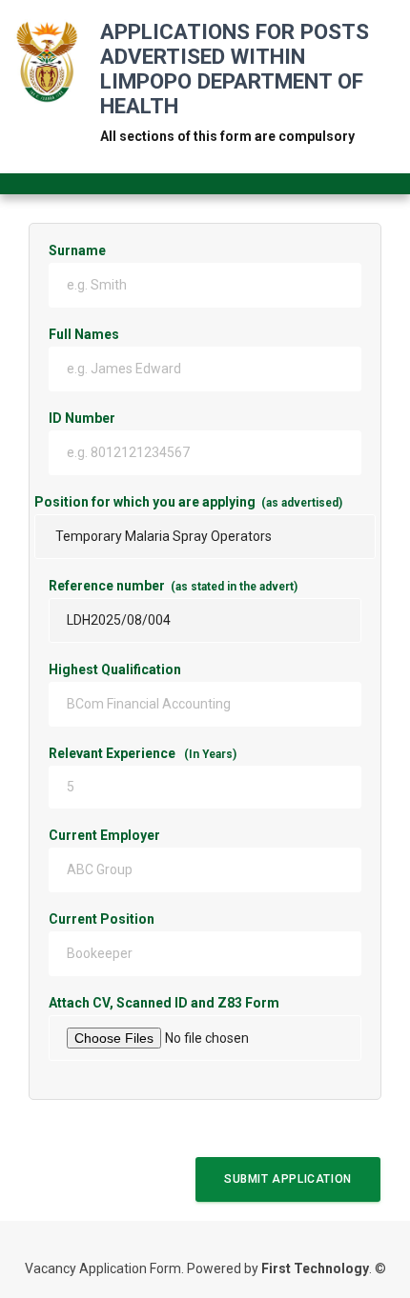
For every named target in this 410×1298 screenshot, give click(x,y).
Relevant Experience (142, 753)
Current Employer (168, 835)
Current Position (165, 919)
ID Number (169, 418)
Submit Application (288, 1179)
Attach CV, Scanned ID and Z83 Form (205, 1002)
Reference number (173, 585)
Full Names (84, 334)
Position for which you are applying (188, 501)
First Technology (315, 1268)
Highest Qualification (115, 669)
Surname (77, 250)
